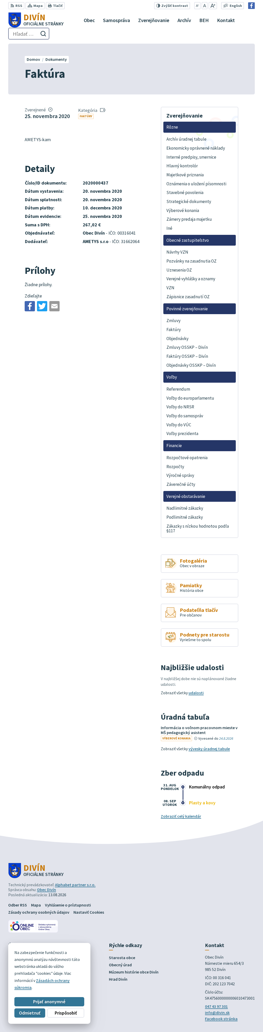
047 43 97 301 (216, 1006)
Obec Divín (46, 889)
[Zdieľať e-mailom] (54, 306)
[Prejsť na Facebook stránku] (251, 5)
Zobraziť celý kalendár (181, 816)
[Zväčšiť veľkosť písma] (213, 5)
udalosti (196, 692)
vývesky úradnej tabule (209, 748)
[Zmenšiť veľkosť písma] (197, 5)
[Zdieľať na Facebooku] (30, 306)
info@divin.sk (217, 1012)
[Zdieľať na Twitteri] (42, 306)
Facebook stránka (221, 1018)
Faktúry (86, 116)
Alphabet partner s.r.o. (75, 884)
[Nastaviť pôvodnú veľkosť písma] (205, 5)
